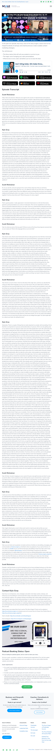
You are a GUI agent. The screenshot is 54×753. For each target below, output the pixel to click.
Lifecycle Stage (23, 725)
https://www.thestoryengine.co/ (10, 611)
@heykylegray (18, 550)
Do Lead (33, 736)
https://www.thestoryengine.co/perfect (11, 613)
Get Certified (39, 712)
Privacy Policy (31, 749)
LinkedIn (11, 548)
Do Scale (33, 733)
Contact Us (7, 737)
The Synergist (34, 730)
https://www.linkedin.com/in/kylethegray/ (20, 616)
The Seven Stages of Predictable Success (46, 727)
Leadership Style (24, 728)
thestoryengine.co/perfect (45, 554)
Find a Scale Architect (14, 710)
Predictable (33, 725)
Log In (27, 1)
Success (33, 727)
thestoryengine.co (16, 547)
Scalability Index (24, 731)
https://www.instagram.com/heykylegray (21, 619)
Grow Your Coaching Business (18, 1)
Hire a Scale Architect (7, 1)
